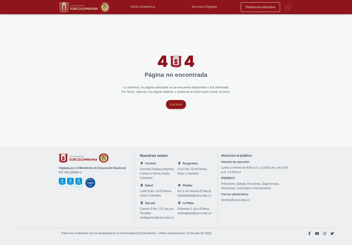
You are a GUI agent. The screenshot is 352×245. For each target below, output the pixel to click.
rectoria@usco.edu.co (235, 199)
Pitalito (187, 185)
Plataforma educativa (260, 7)
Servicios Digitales (204, 6)
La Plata (188, 203)
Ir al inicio (176, 104)
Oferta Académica (142, 6)
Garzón (150, 203)
